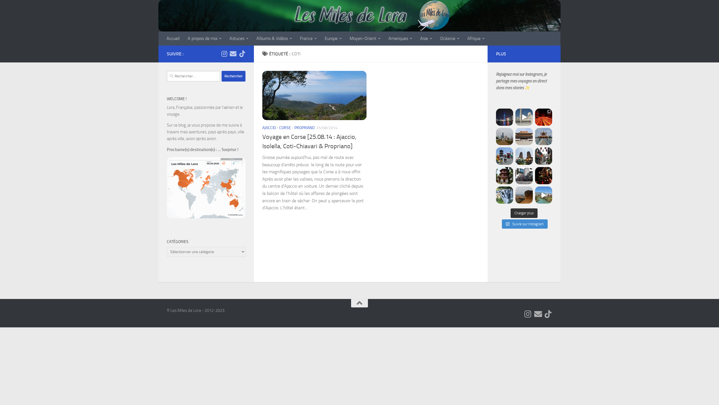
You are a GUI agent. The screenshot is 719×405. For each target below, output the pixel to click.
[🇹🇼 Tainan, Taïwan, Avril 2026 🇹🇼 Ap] (524, 175)
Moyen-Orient (363, 38)
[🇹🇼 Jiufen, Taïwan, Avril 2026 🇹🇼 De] (543, 175)
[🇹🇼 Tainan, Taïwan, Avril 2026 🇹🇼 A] (504, 175)
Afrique (474, 38)
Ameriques (398, 38)
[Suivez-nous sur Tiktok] (242, 53)
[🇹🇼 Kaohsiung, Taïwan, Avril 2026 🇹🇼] (543, 117)
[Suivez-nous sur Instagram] (224, 53)
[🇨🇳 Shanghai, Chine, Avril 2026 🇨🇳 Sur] (504, 117)
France (306, 38)
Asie (424, 38)
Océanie (447, 38)
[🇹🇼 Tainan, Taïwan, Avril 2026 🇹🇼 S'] (543, 156)
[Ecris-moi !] (233, 53)
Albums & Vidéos (272, 38)
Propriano (304, 127)
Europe (331, 38)
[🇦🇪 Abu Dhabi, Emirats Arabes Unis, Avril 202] (524, 117)
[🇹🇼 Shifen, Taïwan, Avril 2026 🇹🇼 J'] (504, 195)
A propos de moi (202, 38)
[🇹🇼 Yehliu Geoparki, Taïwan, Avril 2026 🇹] (524, 195)
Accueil (173, 38)
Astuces (236, 38)
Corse (285, 127)
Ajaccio (269, 127)
